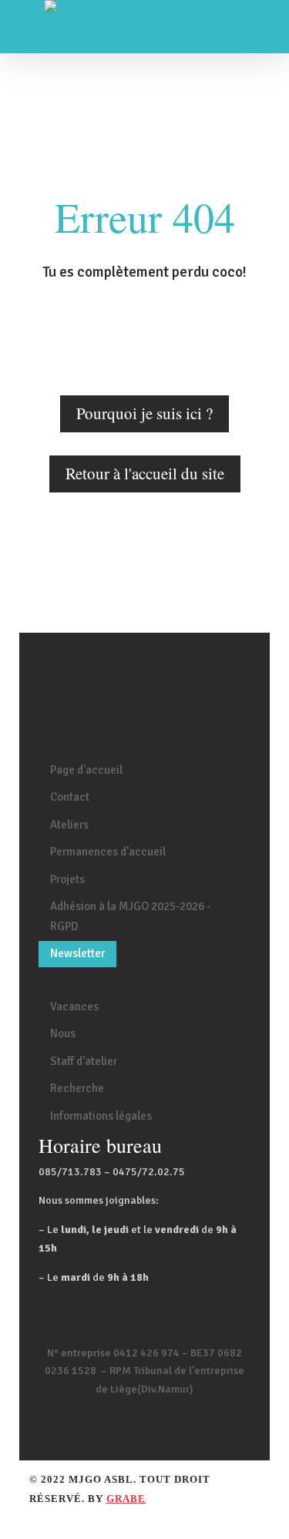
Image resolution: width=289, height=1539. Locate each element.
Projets (67, 879)
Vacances (74, 1006)
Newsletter (77, 953)
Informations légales (101, 1116)
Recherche (77, 1088)
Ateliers (69, 825)
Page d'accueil (86, 770)
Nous (63, 1033)
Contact (69, 797)
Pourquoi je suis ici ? (144, 413)
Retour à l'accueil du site (145, 473)
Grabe (126, 1498)
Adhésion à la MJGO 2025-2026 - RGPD (130, 916)
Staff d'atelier (83, 1061)
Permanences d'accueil (108, 852)
